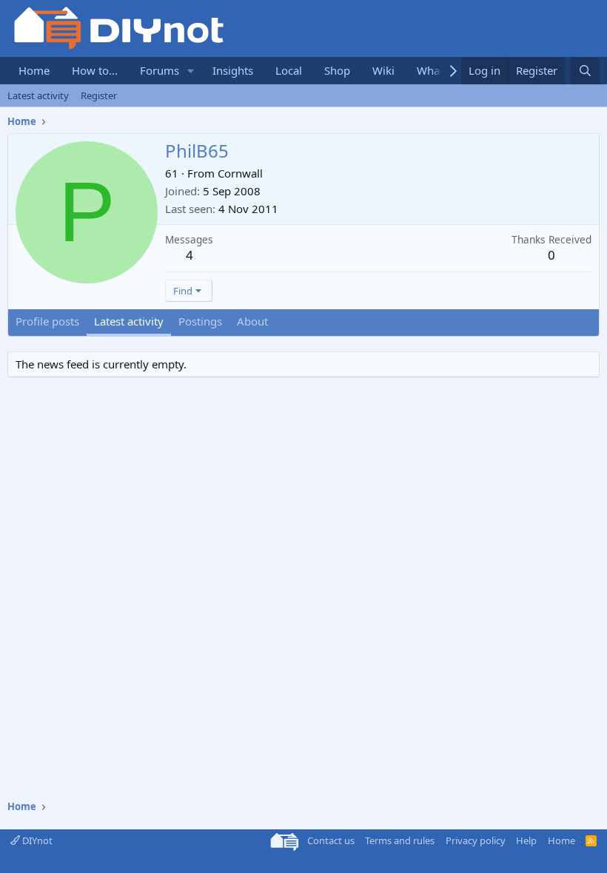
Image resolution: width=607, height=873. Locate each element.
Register (99, 95)
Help (526, 840)
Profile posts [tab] (47, 321)
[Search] (585, 70)
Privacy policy (476, 840)
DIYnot (36, 840)
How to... (95, 70)
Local (288, 70)
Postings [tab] (200, 321)
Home (34, 70)
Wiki (383, 70)
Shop (337, 70)
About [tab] (252, 321)
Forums (159, 70)
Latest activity (38, 95)
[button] (191, 70)
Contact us (331, 840)
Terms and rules (400, 840)
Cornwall (240, 173)
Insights (232, 70)
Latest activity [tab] (129, 321)
